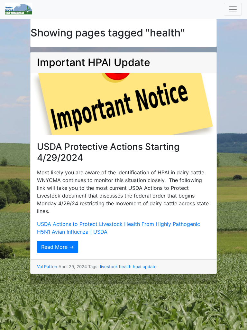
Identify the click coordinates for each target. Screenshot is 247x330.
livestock (109, 266)
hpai (137, 266)
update (149, 266)
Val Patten (47, 266)
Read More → (57, 247)
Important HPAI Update (93, 62)
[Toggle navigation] (233, 9)
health (125, 266)
